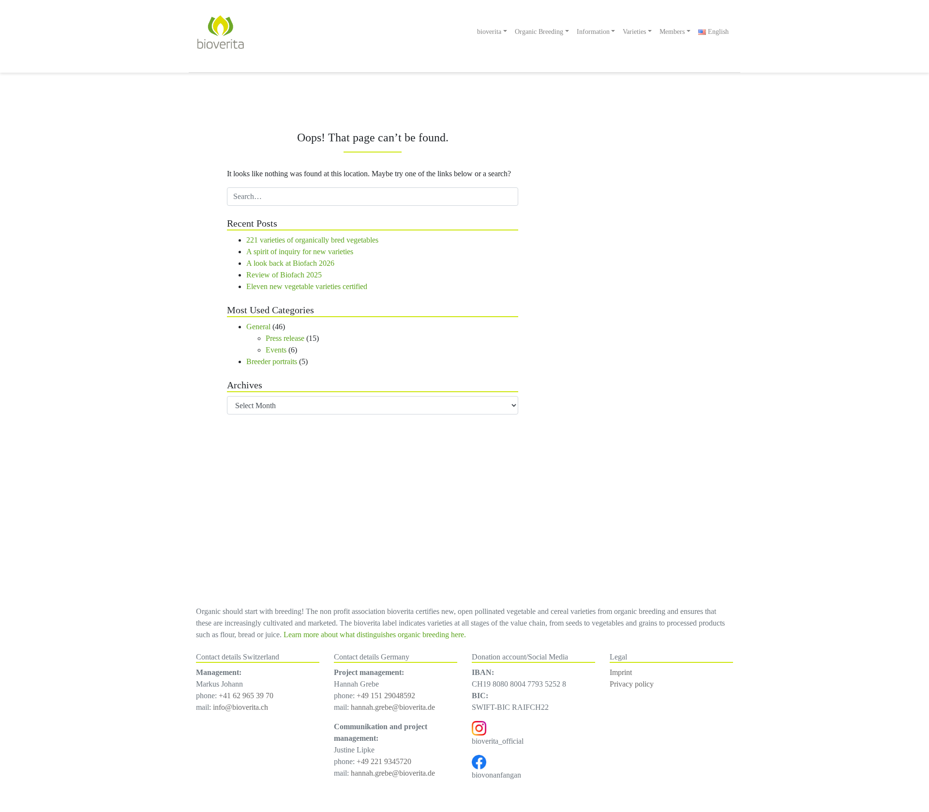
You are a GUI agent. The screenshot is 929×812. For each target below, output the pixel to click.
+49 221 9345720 (384, 761)
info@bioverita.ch (240, 707)
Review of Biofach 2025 (284, 275)
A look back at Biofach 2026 (290, 263)
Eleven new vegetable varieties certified (306, 286)
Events (276, 350)
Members (672, 31)
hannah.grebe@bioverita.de (393, 707)
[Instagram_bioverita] (479, 727)
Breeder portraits (271, 361)
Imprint (621, 672)
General (258, 326)
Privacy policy (632, 684)
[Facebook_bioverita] (479, 761)
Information (593, 31)
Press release (285, 338)
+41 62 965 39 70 (246, 695)
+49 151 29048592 (386, 695)
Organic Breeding (539, 31)
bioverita (489, 31)
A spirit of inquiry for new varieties (299, 251)
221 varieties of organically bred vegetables (312, 240)
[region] (648, 333)
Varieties (634, 31)
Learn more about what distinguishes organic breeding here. (375, 634)
